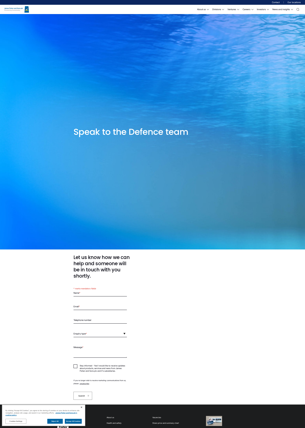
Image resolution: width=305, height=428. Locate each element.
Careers (246, 9)
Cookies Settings (15, 421)
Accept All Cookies (73, 421)
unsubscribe (84, 383)
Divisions (216, 9)
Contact (276, 2)
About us (201, 9)
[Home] (16, 9)
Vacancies (156, 417)
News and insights (281, 9)
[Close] (81, 407)
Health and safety (114, 423)
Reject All (54, 421)
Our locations (294, 2)
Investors (261, 9)
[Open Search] (298, 9)
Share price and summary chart (165, 423)
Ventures (231, 9)
